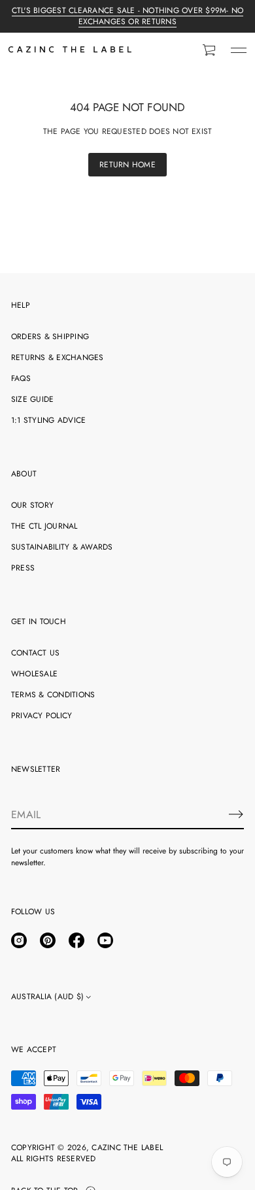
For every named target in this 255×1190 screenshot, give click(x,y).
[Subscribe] (236, 814)
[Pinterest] (47, 940)
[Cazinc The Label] (69, 50)
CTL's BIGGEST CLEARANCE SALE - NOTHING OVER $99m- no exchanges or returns (127, 16)
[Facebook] (76, 940)
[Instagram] (19, 940)
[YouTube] (105, 940)
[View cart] (210, 50)
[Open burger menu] (238, 50)
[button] (210, 50)
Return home (127, 165)
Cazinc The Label (127, 1147)
